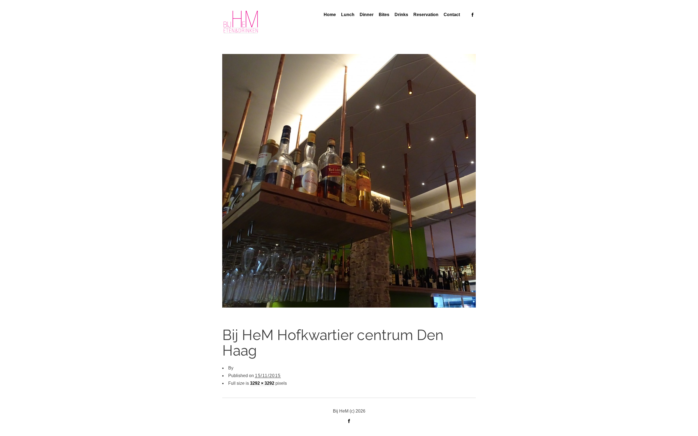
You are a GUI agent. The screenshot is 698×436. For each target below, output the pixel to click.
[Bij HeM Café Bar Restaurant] (240, 22)
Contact (452, 14)
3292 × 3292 (262, 383)
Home (330, 14)
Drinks (401, 14)
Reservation (425, 14)
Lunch (347, 14)
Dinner (367, 14)
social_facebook (472, 14)
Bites (384, 14)
